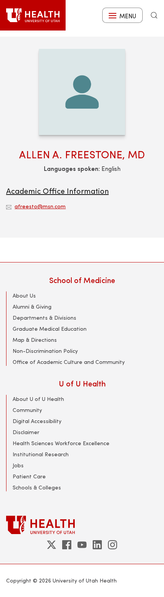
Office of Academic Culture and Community (69, 361)
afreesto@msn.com (40, 206)
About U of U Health (38, 398)
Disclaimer (26, 432)
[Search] (154, 15)
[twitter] (51, 544)
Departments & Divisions (44, 317)
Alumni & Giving (32, 306)
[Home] (33, 15)
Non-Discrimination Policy (45, 350)
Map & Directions (35, 339)
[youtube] (82, 544)
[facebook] (66, 544)
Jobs (18, 465)
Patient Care (29, 476)
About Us (24, 295)
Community (27, 410)
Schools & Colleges (37, 487)
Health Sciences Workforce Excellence (61, 443)
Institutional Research (41, 454)
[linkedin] (97, 544)
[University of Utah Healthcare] (82, 525)
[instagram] (112, 544)
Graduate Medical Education (50, 328)
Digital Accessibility (37, 421)
